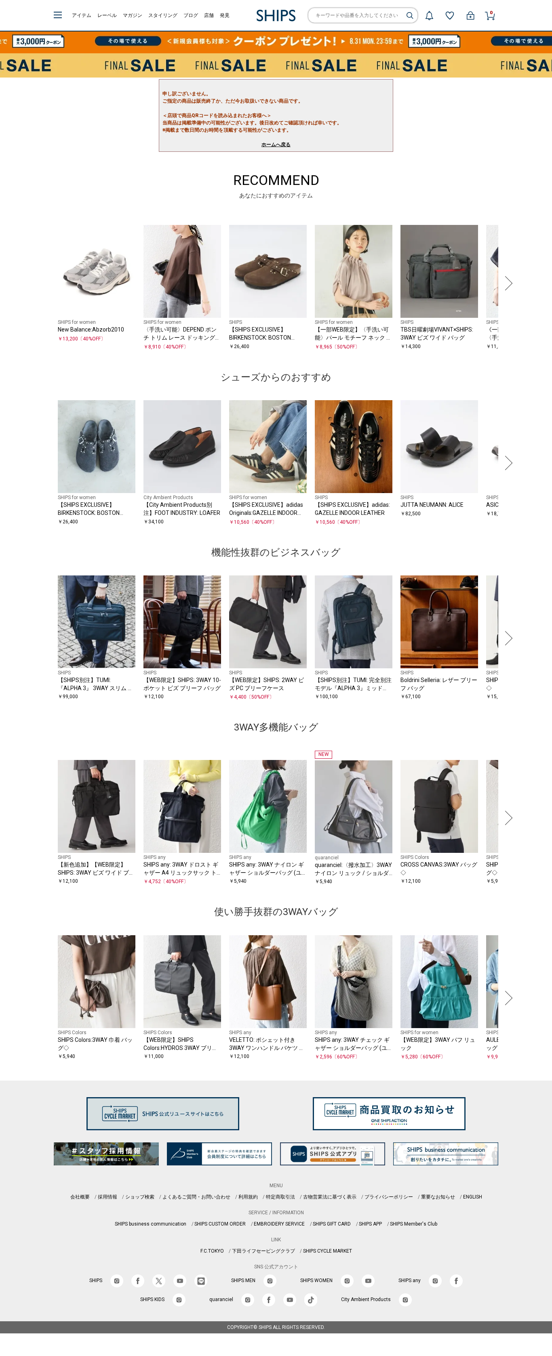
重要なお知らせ (438, 1197)
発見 (225, 15)
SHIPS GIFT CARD (332, 1224)
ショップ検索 (139, 1197)
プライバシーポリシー (388, 1197)
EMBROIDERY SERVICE (279, 1224)
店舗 (209, 15)
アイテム (81, 15)
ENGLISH (472, 1197)
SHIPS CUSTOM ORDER (220, 1224)
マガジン (132, 15)
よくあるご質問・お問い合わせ (196, 1197)
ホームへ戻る (276, 144)
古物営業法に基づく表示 (329, 1197)
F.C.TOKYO (212, 1251)
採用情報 (107, 1197)
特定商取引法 (280, 1197)
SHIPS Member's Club (413, 1224)
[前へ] (45, 283)
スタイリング (162, 15)
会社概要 (80, 1197)
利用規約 (248, 1197)
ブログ (190, 15)
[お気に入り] (450, 15)
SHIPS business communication (150, 1224)
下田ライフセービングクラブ (263, 1251)
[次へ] (506, 283)
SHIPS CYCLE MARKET (327, 1251)
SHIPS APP (370, 1224)
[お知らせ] (429, 15)
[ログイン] (470, 15)
